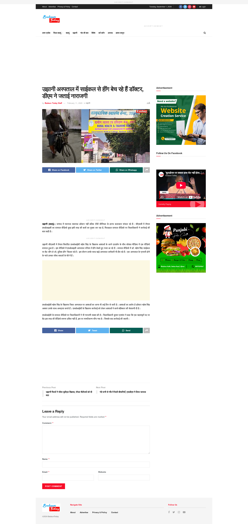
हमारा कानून (120, 32)
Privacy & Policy (64, 6)
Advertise (52, 6)
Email (46, 471)
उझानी (75, 32)
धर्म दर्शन (101, 32)
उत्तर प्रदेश (46, 32)
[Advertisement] (153, 16)
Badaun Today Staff (53, 103)
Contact (75, 6)
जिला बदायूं (57, 32)
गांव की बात (84, 32)
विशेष (93, 32)
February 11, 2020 (74, 103)
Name (46, 459)
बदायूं (67, 32)
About (44, 6)
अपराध (110, 32)
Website (102, 471)
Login (203, 6)
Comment (48, 422)
